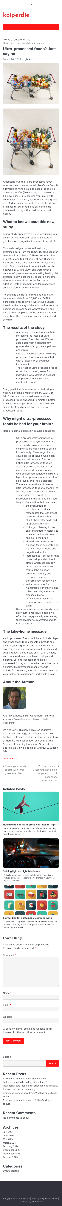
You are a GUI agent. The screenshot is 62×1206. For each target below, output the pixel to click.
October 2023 (10, 1157)
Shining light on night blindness (21, 871)
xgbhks (27, 59)
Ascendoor (52, 1199)
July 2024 (8, 1132)
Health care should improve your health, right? (30, 824)
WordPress (37, 1201)
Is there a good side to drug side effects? (25, 1082)
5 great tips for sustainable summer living (27, 917)
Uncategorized (10, 758)
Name (7, 992)
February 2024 (11, 1146)
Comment (9, 955)
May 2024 (8, 1139)
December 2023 (11, 1150)
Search (7, 1056)
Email (7, 1004)
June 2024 (8, 1135)
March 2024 (9, 1142)
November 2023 (11, 1153)
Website (7, 1016)
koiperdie (16, 15)
